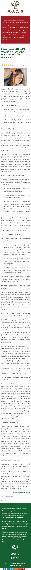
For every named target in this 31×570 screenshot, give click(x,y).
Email (11, 500)
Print (5, 500)
